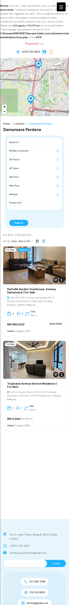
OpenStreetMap (64, 115)
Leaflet (56, 115)
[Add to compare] (61, 280)
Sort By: (7, 241)
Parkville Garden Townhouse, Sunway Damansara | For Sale (31, 290)
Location (19, 124)
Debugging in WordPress (26, 25)
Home (6, 124)
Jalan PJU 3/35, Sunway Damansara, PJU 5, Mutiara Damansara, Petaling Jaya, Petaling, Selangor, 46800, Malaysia (31, 301)
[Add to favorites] (55, 280)
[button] (51, 51)
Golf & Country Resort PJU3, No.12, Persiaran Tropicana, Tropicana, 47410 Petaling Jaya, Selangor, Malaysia (34, 396)
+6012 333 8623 (31, 51)
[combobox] (34, 150)
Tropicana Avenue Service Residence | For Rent (32, 385)
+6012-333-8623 (20, 545)
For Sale (10, 249)
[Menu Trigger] (61, 6)
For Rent (10, 344)
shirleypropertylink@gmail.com (28, 553)
